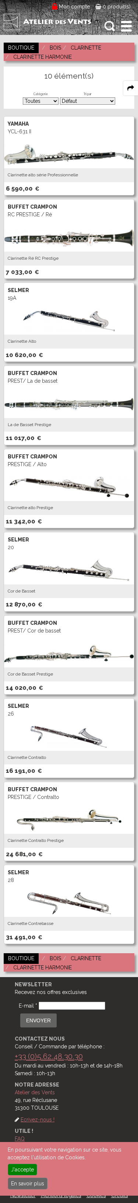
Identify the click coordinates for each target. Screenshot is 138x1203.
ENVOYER (38, 1020)
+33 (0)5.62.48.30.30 (49, 1056)
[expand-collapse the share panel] (130, 88)
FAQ (20, 1139)
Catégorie (40, 94)
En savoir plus (27, 1183)
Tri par (88, 94)
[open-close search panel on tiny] (110, 26)
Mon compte (74, 7)
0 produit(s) (116, 7)
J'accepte (22, 1170)
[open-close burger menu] (126, 26)
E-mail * (28, 1006)
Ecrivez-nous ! (37, 1120)
